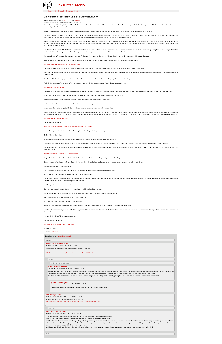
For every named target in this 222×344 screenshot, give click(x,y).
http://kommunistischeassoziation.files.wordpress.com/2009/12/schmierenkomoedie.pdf (73, 301)
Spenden (76, 11)
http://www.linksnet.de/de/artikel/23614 (56, 118)
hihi (47, 333)
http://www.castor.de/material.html (54, 87)
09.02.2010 (67, 20)
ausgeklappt (61, 236)
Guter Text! (52, 308)
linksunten (69, 11)
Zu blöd (51, 259)
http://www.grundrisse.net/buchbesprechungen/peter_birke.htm (63, 64)
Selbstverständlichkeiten (57, 267)
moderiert (69, 236)
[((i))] (47, 8)
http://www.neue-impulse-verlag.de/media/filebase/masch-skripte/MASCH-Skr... (68, 126)
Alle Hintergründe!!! (53, 295)
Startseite (51, 11)
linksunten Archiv (70, 5)
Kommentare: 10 (79, 20)
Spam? (48, 240)
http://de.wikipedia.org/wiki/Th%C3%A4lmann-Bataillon (61, 153)
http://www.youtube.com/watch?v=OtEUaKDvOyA (59, 224)
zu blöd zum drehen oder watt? (60, 263)
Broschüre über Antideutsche (57, 244)
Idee (56, 11)
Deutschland (54, 231)
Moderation (61, 11)
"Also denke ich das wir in (56, 312)
